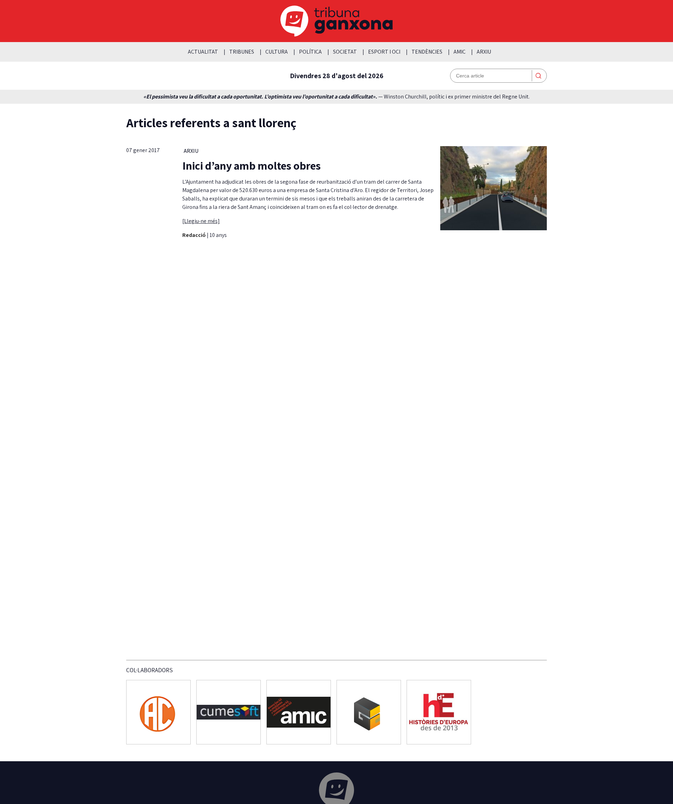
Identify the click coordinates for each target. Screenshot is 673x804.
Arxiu (484, 51)
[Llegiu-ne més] (201, 221)
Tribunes (241, 51)
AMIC (459, 51)
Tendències (427, 51)
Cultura (276, 51)
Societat (345, 51)
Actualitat (203, 51)
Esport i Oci (384, 51)
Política (310, 51)
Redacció (194, 235)
